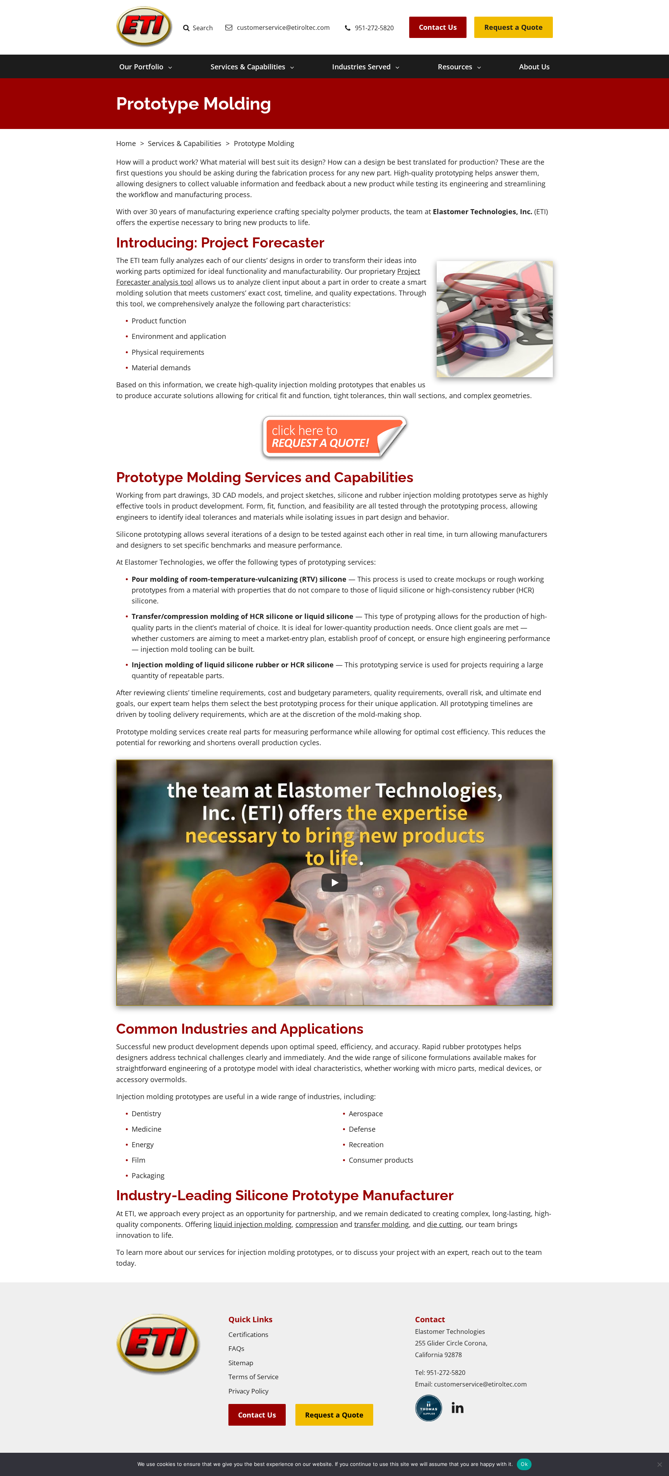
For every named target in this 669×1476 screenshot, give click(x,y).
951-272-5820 (446, 1372)
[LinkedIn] (457, 1407)
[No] (659, 1464)
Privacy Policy (248, 1391)
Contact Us (438, 27)
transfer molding (381, 1224)
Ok (524, 1464)
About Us (534, 66)
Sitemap (240, 1362)
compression (316, 1224)
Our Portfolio (141, 66)
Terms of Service (253, 1376)
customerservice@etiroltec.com (480, 1384)
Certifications (248, 1334)
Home (126, 143)
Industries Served (361, 66)
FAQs (236, 1348)
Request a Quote (513, 27)
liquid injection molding (253, 1224)
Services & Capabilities (248, 66)
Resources (455, 66)
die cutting (444, 1224)
